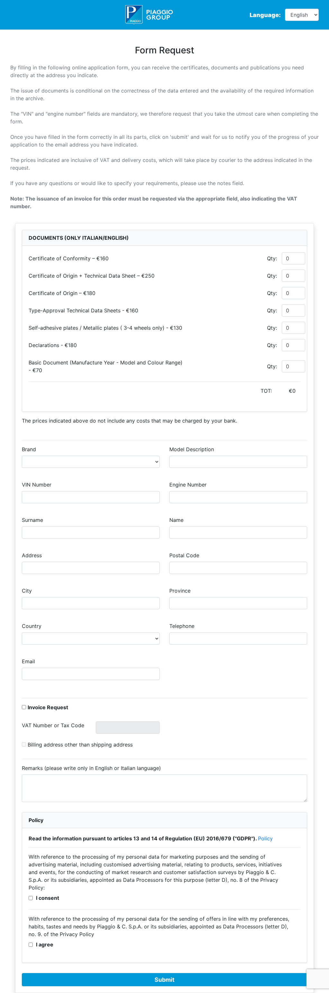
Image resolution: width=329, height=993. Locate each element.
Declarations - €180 (53, 345)
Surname (32, 520)
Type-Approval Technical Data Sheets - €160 (83, 310)
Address (32, 555)
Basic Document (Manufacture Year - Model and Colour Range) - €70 (105, 366)
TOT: (278, 391)
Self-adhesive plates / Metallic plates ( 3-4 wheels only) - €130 (105, 328)
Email (28, 661)
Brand (29, 449)
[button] (24, 744)
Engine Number (188, 484)
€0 (292, 391)
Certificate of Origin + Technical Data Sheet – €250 (92, 276)
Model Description (191, 449)
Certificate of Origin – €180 (62, 293)
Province (180, 590)
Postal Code (184, 555)
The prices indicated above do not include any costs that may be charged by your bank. (129, 420)
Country (31, 626)
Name (176, 520)
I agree (44, 944)
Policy (265, 838)
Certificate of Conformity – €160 (69, 258)
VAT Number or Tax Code (53, 725)
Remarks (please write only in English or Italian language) (91, 768)
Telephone (181, 626)
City (27, 590)
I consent (47, 898)
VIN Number (36, 484)
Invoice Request (48, 707)
